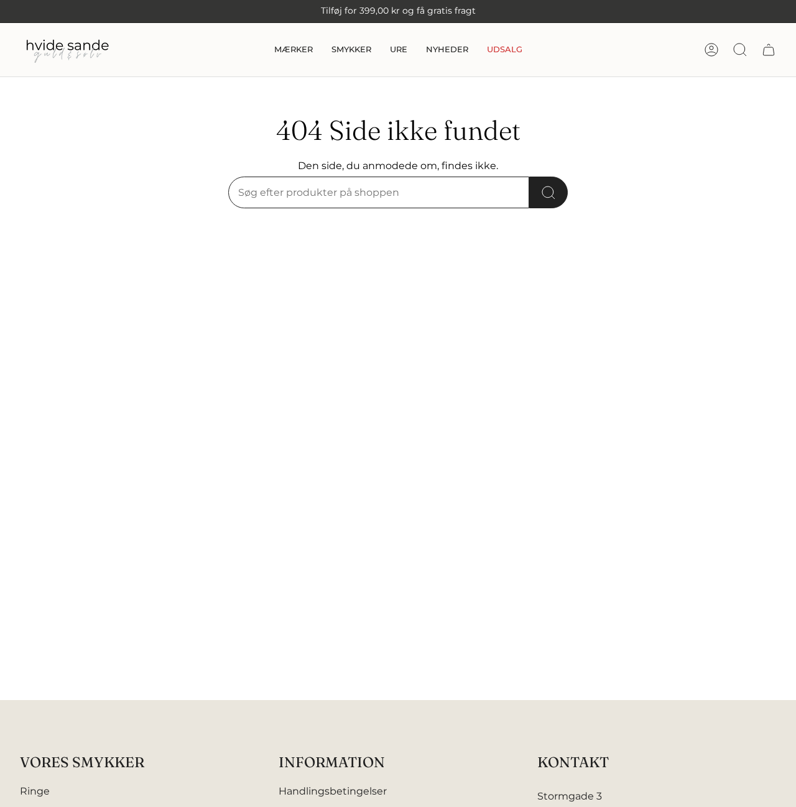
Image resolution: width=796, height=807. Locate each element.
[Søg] (548, 192)
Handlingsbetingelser (333, 791)
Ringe (35, 791)
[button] (293, 49)
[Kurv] (768, 49)
